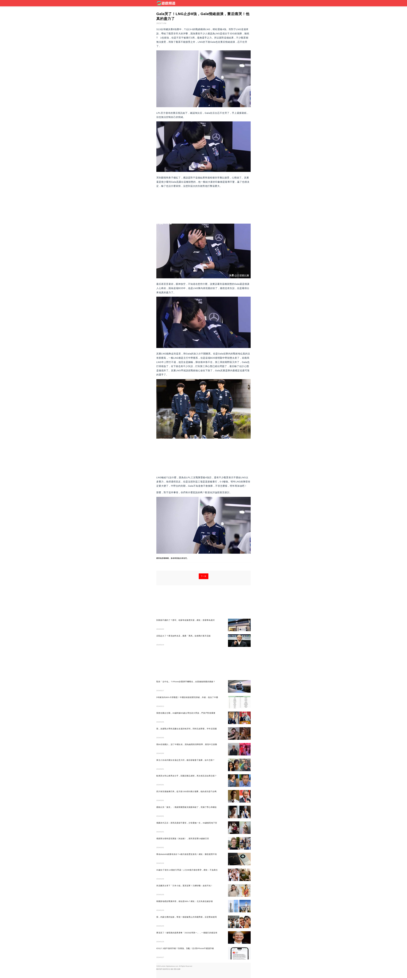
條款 (172, 969)
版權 (178, 969)
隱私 (175, 969)
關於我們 (159, 969)
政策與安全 (166, 969)
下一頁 (203, 576)
